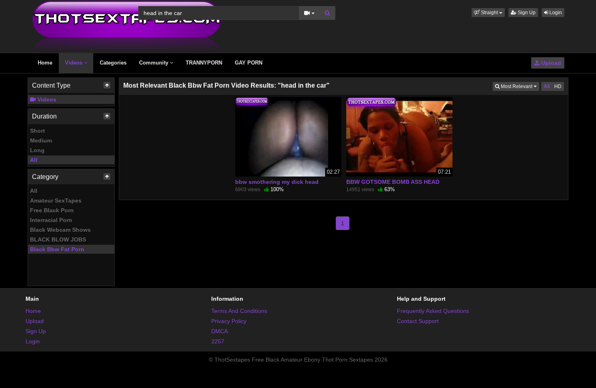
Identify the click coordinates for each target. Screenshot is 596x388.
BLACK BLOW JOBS (58, 239)
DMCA (219, 331)
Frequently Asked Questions (433, 311)
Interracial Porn (51, 220)
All (33, 160)
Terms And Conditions (239, 311)
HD (558, 86)
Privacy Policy (229, 321)
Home (45, 63)
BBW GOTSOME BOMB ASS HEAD (392, 182)
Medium (41, 140)
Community (154, 63)
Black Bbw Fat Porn (57, 249)
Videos (74, 63)
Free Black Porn (52, 210)
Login (555, 12)
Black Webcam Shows (60, 229)
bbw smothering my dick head (277, 182)
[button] (488, 12)
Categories (113, 63)
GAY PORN (248, 63)
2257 (217, 341)
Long (37, 150)
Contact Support (418, 321)
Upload (550, 63)
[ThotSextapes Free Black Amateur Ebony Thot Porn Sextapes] (127, 26)
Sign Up (526, 12)
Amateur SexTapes (55, 200)
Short (37, 130)
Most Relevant (519, 86)
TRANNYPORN (204, 63)
